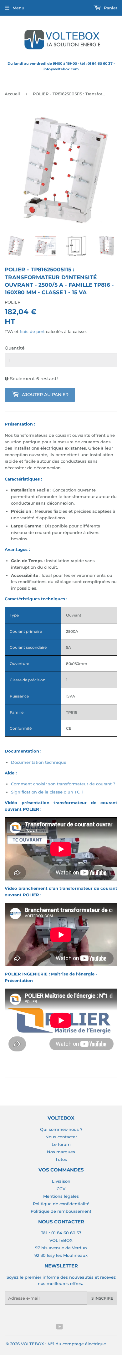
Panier (110, 7)
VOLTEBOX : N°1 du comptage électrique (63, 1343)
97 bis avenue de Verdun (61, 1247)
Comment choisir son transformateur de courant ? (63, 783)
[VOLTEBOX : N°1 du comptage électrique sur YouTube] (59, 1327)
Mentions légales (61, 1196)
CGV (61, 1188)
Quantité (15, 348)
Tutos (61, 1159)
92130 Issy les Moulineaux (61, 1255)
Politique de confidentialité (61, 1203)
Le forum (61, 1144)
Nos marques (61, 1151)
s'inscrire (102, 1298)
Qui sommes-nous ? (61, 1129)
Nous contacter (61, 1136)
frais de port (32, 331)
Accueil (12, 93)
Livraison (61, 1181)
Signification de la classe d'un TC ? (47, 791)
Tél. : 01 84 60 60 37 (61, 1232)
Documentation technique (38, 762)
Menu (18, 7)
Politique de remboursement (61, 1211)
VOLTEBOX (61, 1240)
